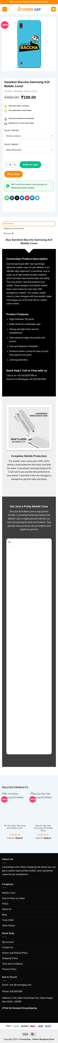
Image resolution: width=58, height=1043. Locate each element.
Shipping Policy (10, 958)
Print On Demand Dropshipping (20, 1008)
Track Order (8, 920)
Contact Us (7, 947)
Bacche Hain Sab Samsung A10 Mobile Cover (43, 828)
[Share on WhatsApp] (7, 198)
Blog (4, 914)
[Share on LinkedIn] (32, 198)
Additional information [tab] (14, 228)
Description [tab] (9, 223)
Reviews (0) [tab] (9, 233)
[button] (4, 9)
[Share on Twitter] (22, 198)
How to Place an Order (13, 898)
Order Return (8, 925)
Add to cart (30, 164)
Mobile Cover (8, 893)
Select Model (12, 144)
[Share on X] (17, 198)
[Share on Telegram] (37, 198)
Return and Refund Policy (15, 953)
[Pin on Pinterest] (27, 198)
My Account (8, 942)
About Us (6, 909)
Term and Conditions (12, 964)
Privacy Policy (9, 969)
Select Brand (12, 130)
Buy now (13, 174)
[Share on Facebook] (12, 198)
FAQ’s (5, 903)
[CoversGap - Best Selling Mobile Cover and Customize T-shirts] (29, 9)
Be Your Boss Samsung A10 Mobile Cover (14, 827)
